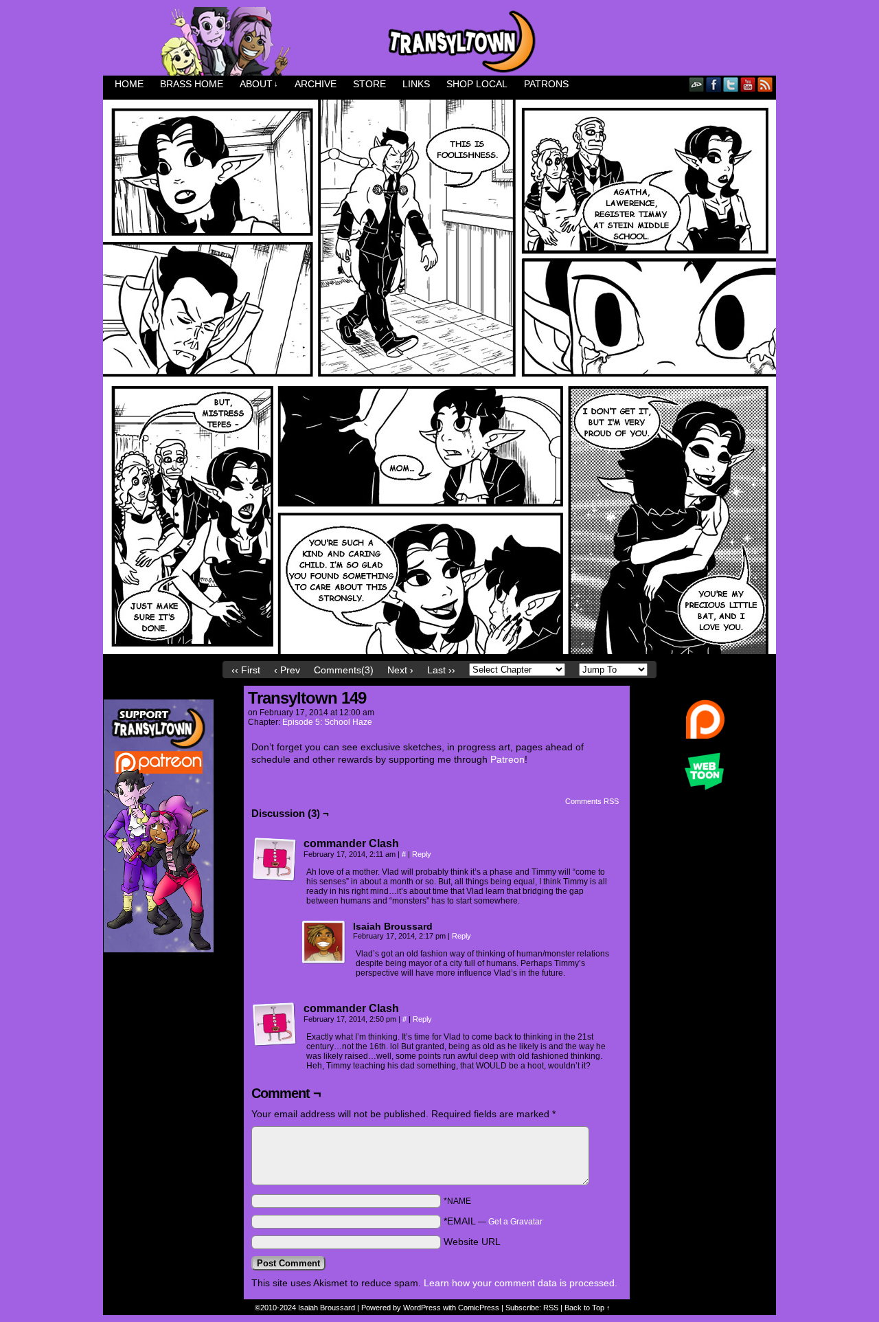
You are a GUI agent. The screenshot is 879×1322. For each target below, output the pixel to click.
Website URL (472, 1241)
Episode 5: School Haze (327, 722)
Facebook (713, 84)
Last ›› (441, 669)
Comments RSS (592, 801)
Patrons (546, 83)
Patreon (507, 759)
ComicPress (478, 1307)
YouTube (748, 84)
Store (369, 83)
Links (416, 83)
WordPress (422, 1307)
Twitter (731, 84)
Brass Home (191, 83)
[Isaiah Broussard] (324, 943)
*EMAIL (493, 1220)
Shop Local (476, 83)
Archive (315, 83)
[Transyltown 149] (439, 650)
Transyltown (439, 41)
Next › (400, 669)
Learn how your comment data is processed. (520, 1282)
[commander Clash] (275, 860)
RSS (765, 84)
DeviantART (696, 84)
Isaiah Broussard (326, 1307)
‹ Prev (287, 669)
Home (129, 83)
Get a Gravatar (515, 1221)
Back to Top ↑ (587, 1307)
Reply (421, 854)
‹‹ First (245, 669)
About (259, 83)
